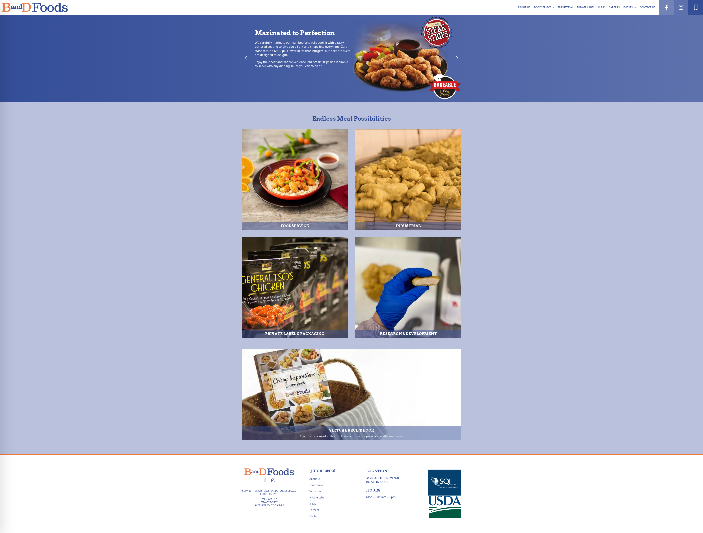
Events (628, 7)
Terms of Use (269, 499)
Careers (614, 7)
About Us (524, 7)
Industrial (565, 7)
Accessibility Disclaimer (269, 505)
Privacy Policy (269, 502)
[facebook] (265, 480)
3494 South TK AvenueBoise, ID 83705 (383, 480)
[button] (246, 58)
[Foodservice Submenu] (553, 7)
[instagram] (273, 480)
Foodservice (542, 7)
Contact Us (647, 7)
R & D (601, 7)
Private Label (586, 7)
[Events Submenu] (635, 7)
